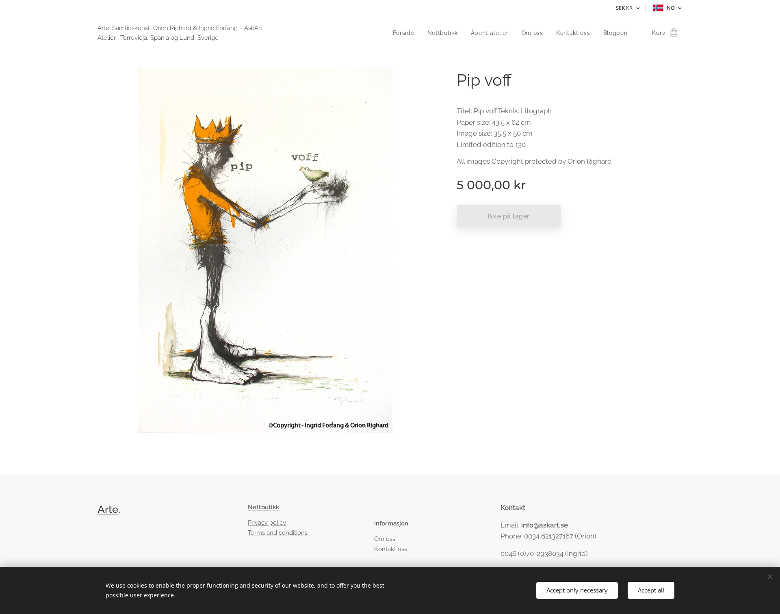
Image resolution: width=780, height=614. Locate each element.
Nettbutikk (263, 507)
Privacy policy (267, 522)
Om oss (384, 539)
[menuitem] (406, 33)
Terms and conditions (278, 532)
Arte (108, 509)
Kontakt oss (390, 549)
